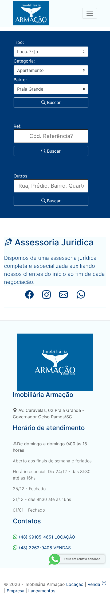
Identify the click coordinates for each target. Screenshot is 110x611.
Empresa (15, 590)
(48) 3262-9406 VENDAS (45, 547)
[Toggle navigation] (89, 13)
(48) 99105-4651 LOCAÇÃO (47, 537)
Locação (75, 584)
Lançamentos (41, 590)
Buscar (53, 102)
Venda (94, 584)
